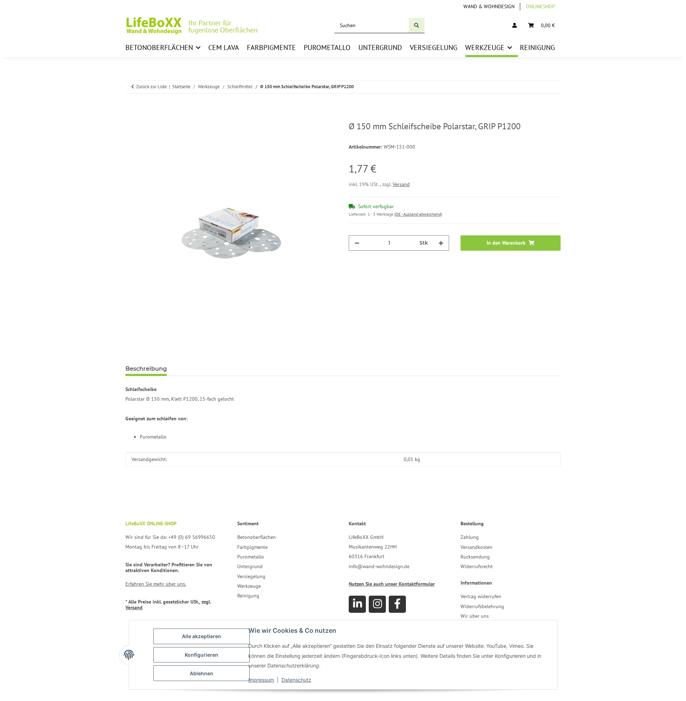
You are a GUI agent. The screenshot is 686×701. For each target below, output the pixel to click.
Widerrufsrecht (477, 566)
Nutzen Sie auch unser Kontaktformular (392, 584)
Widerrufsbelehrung (482, 606)
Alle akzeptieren (201, 636)
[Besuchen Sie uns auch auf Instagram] (377, 604)
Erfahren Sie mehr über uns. (155, 584)
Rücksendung (475, 557)
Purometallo (250, 557)
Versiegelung (251, 576)
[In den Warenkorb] (131, 117)
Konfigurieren (201, 655)
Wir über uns (475, 616)
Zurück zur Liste (151, 87)
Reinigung (248, 595)
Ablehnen (201, 673)
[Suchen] (416, 25)
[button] (514, 25)
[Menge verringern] (357, 243)
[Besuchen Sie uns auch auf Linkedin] (357, 604)
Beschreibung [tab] (146, 368)
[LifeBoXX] (154, 25)
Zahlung (470, 537)
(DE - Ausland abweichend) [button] (418, 214)
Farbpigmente (252, 547)
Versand (401, 184)
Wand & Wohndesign (488, 6)
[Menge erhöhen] (441, 243)
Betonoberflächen (256, 537)
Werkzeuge (249, 586)
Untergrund (250, 566)
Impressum (261, 680)
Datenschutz (296, 680)
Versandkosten (476, 547)
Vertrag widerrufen (481, 596)
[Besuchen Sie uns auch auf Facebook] (397, 604)
